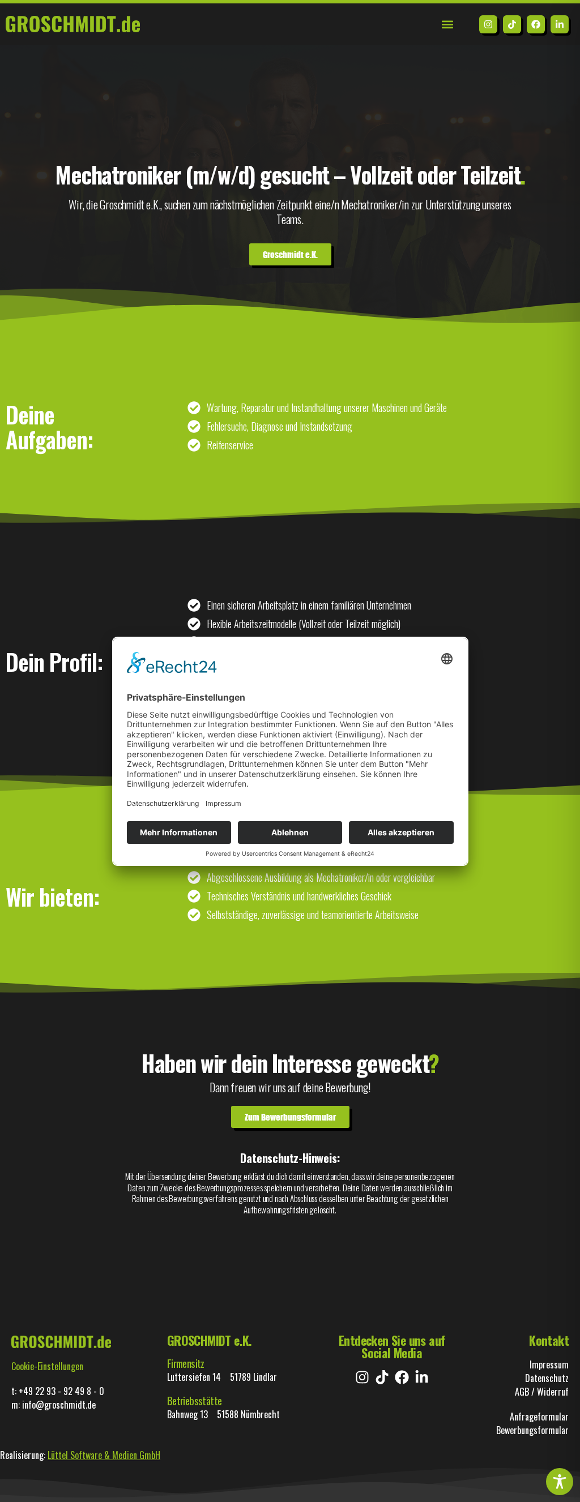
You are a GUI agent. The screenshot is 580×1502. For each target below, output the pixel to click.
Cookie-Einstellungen (47, 1366)
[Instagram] (488, 24)
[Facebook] (536, 24)
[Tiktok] (512, 24)
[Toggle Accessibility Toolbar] (559, 1481)
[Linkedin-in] (560, 24)
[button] (447, 24)
